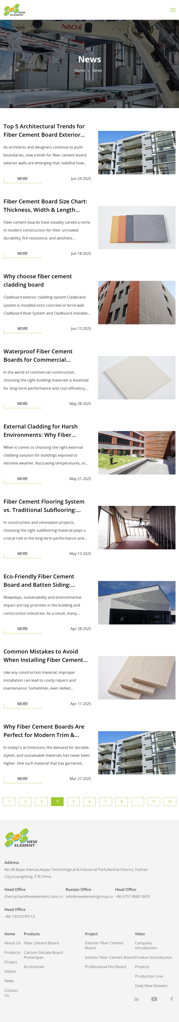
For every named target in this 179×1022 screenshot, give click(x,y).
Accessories (34, 967)
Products (12, 953)
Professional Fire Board (105, 967)
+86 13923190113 (19, 917)
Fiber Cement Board (41, 943)
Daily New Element (151, 986)
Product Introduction (153, 957)
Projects (142, 967)
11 (154, 801)
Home (79, 71)
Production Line (149, 976)
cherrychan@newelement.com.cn (33, 897)
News (97, 71)
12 (170, 801)
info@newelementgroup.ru (89, 897)
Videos (10, 971)
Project (10, 962)
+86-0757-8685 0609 (132, 897)
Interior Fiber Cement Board (109, 957)
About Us (12, 943)
